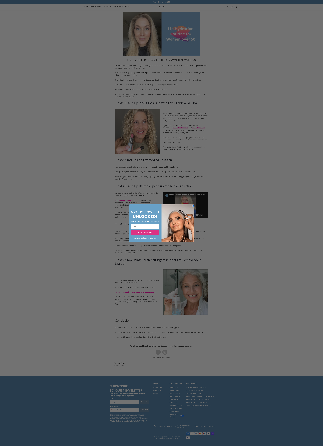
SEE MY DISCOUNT (145, 232)
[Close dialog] (193, 206)
